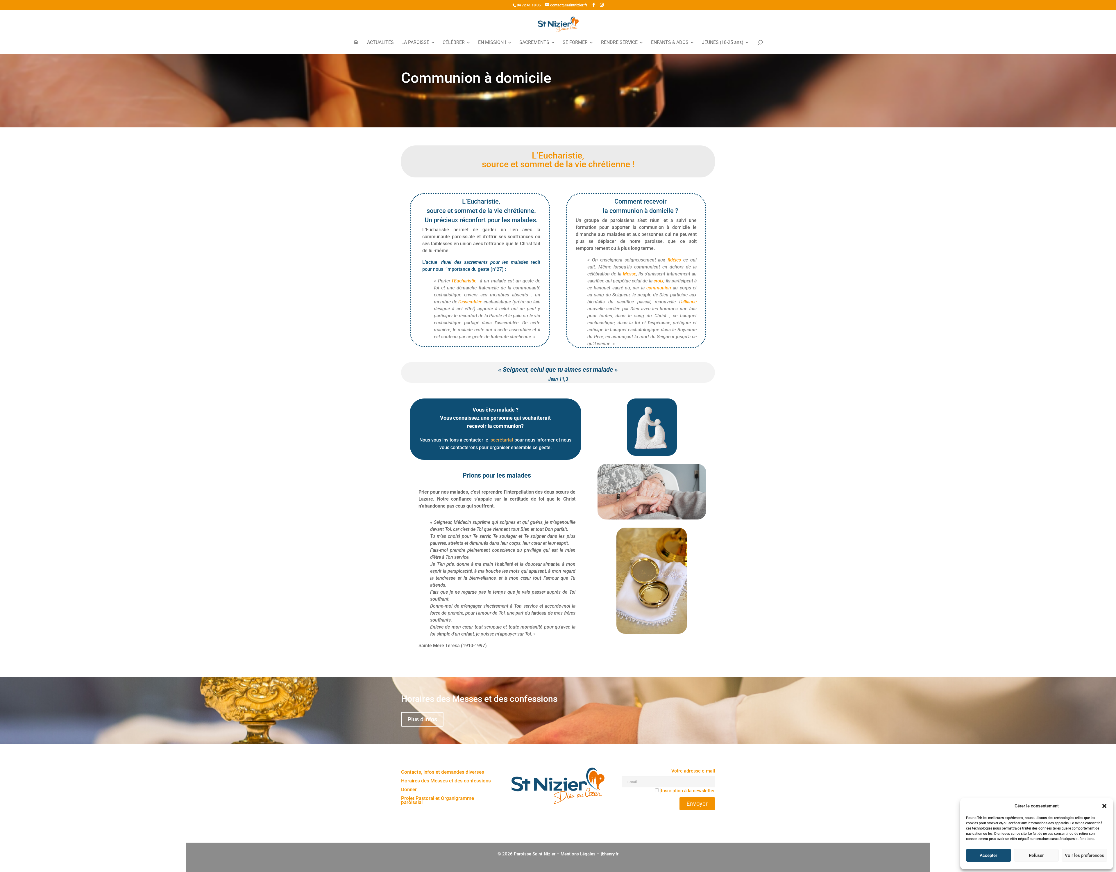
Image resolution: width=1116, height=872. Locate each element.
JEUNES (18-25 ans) (722, 42)
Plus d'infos (422, 719)
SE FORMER (575, 42)
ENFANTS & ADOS (669, 42)
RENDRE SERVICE (619, 42)
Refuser (1036, 855)
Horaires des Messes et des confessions (446, 781)
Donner (409, 789)
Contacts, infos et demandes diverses (442, 772)
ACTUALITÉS (380, 42)
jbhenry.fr (609, 854)
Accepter (988, 855)
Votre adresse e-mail (693, 771)
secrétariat (502, 440)
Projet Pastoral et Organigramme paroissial (437, 800)
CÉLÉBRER (454, 42)
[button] (1104, 806)
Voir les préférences (1084, 855)
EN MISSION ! (492, 42)
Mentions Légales (578, 854)
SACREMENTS (534, 42)
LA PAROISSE (415, 42)
